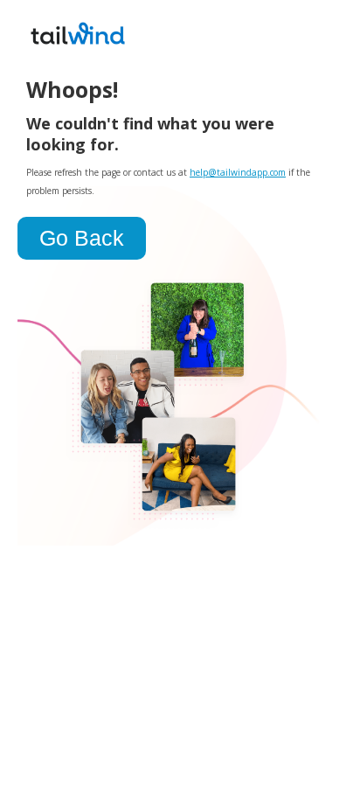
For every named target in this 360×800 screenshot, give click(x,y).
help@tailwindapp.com (238, 172)
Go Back (81, 238)
